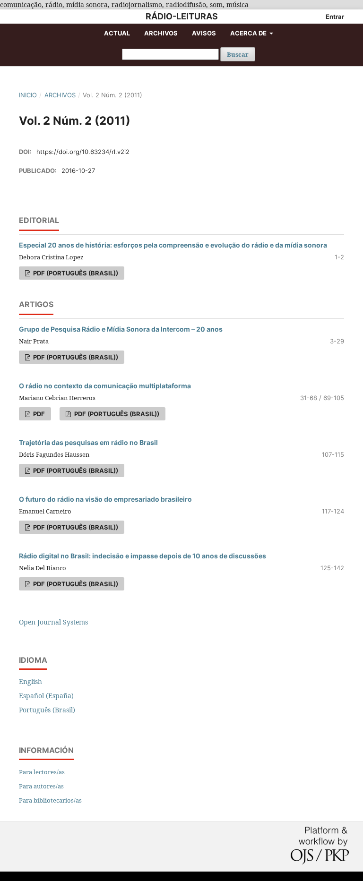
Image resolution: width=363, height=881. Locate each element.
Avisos (204, 33)
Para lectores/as (42, 772)
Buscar (238, 54)
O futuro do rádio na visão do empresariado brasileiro (105, 499)
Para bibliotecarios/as (50, 800)
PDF (38, 414)
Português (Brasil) (47, 709)
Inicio (28, 95)
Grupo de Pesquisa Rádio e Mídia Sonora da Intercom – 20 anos (121, 329)
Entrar (335, 16)
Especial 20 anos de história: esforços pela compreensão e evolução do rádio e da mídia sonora (173, 245)
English (30, 681)
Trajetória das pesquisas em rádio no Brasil (88, 442)
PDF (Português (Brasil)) (75, 273)
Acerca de (249, 33)
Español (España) (46, 695)
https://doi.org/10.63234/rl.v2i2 (83, 151)
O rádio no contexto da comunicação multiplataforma (105, 386)
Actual (117, 33)
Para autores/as (41, 786)
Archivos (161, 33)
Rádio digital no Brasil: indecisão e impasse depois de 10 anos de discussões (142, 556)
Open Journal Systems (53, 621)
